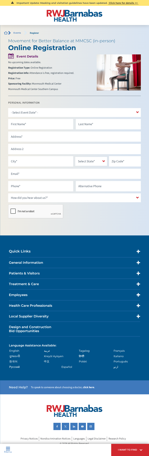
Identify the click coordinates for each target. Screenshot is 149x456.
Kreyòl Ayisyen (53, 356)
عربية (47, 350)
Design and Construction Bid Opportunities (30, 329)
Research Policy (117, 439)
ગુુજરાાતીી (14, 356)
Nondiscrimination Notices (55, 439)
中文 (46, 361)
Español (66, 367)
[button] (130, 450)
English (14, 350)
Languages (79, 439)
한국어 (13, 361)
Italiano (119, 356)
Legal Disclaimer (97, 439)
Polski (83, 361)
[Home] (75, 15)
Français (119, 350)
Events (17, 33)
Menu (8, 451)
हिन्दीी (81, 356)
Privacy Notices (29, 439)
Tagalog (84, 350)
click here (88, 387)
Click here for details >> (123, 2)
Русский (14, 367)
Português (121, 361)
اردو (116, 367)
